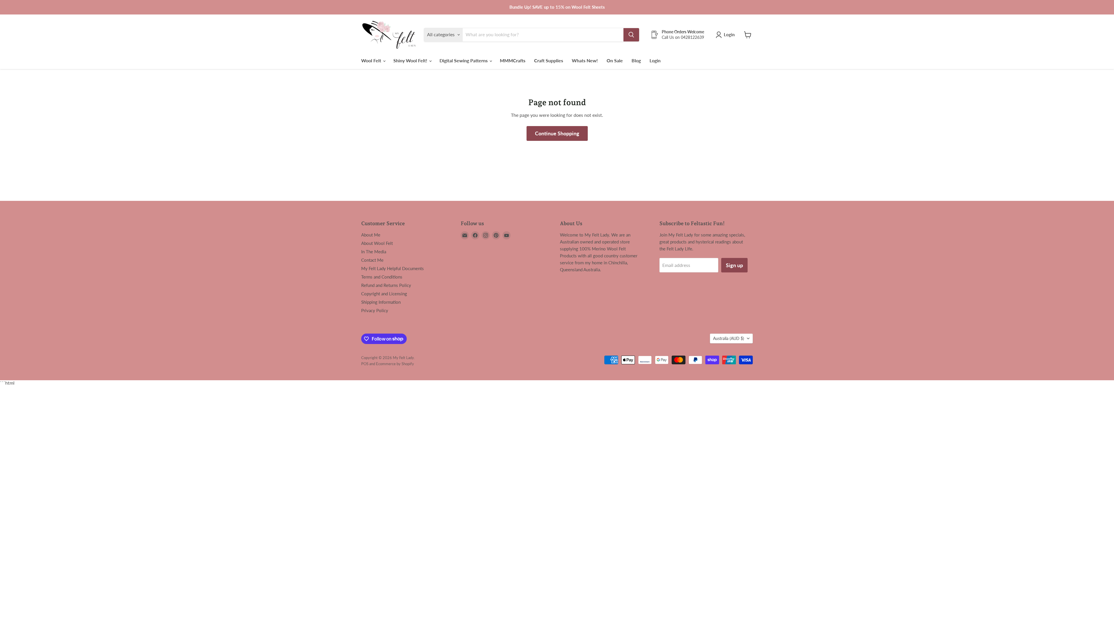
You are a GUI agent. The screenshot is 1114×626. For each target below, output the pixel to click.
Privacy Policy (374, 310)
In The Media (373, 251)
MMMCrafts (512, 60)
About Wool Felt (377, 243)
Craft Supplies (548, 60)
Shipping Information (381, 302)
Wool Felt (371, 60)
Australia (728, 338)
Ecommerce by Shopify (395, 363)
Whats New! (585, 60)
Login (655, 60)
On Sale (615, 60)
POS (364, 363)
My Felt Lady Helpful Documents (392, 268)
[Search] (631, 34)
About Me (370, 234)
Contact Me (372, 260)
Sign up (734, 265)
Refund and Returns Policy (386, 285)
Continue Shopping (557, 133)
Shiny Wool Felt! (410, 60)
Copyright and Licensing (384, 293)
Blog (636, 60)
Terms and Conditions (381, 276)
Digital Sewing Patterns (464, 60)
